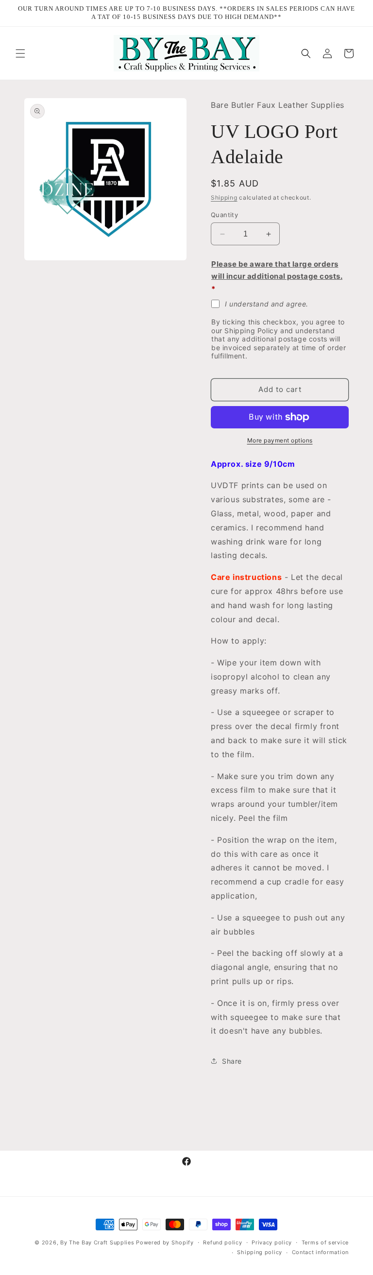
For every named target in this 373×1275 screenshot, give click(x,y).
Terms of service (325, 1242)
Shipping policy (259, 1252)
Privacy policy (272, 1242)
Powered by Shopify (165, 1242)
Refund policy (222, 1242)
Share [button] (232, 1061)
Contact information (320, 1252)
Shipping (224, 197)
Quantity (224, 215)
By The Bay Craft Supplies (98, 1242)
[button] (20, 53)
